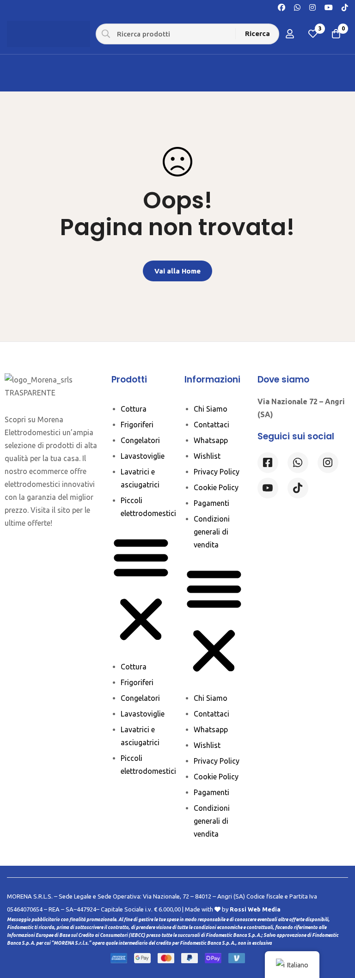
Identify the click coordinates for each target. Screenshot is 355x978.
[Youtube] (329, 6)
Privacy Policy (216, 472)
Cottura (134, 409)
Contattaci (211, 424)
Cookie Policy (216, 487)
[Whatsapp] (297, 6)
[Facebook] (281, 6)
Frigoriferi (137, 424)
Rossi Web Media (255, 909)
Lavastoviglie (143, 456)
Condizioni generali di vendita (212, 532)
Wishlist (207, 456)
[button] (141, 590)
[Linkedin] (267, 488)
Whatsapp (211, 440)
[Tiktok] (298, 488)
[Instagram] (312, 6)
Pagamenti (211, 503)
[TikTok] (345, 6)
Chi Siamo (210, 409)
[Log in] (289, 34)
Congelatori (140, 440)
